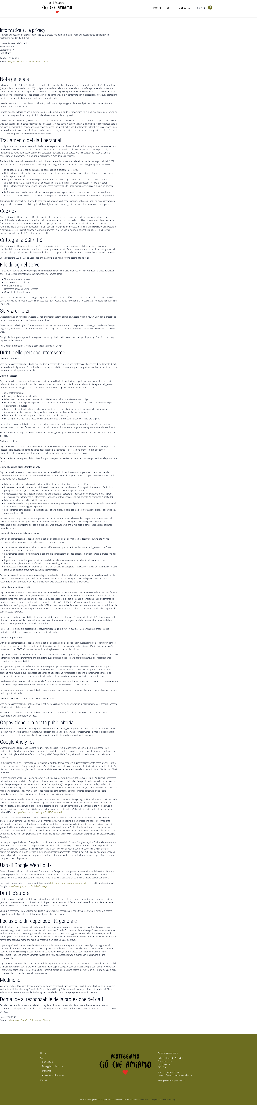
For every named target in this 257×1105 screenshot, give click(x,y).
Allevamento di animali (53, 1075)
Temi (168, 7)
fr (201, 7)
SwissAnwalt (13, 1020)
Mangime (46, 1070)
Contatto (184, 7)
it (204, 7)
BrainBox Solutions (30, 1020)
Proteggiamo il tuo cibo (53, 1066)
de (198, 7)
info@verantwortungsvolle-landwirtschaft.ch (27, 61)
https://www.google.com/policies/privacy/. (28, 886)
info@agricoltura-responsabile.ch (178, 1075)
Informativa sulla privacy (150, 1099)
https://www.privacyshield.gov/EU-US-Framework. (39, 812)
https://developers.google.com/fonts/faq (69, 883)
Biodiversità (47, 1061)
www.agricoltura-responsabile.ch (171, 1080)
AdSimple (45, 1020)
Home (157, 7)
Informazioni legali (169, 1099)
